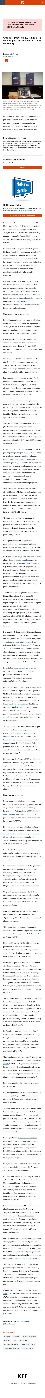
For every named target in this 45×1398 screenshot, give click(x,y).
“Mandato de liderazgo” (17, 229)
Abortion (7, 1340)
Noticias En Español (29, 1336)
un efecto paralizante (17, 703)
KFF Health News (14, 27)
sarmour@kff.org (23, 1321)
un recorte (22, 547)
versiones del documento (27, 1137)
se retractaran (15, 869)
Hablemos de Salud (12, 205)
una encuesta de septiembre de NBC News (20, 1258)
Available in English (6, 60)
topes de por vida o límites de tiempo (18, 459)
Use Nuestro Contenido (14, 159)
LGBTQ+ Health (24, 1340)
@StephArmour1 (9, 1324)
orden (9, 743)
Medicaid (7, 1336)
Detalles (22, 167)
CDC (15, 1340)
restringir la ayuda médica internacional (20, 641)
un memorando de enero (23, 667)
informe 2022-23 (17, 616)
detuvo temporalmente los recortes (26, 298)
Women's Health (27, 1348)
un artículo (34, 930)
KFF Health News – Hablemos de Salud (22, 215)
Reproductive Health (11, 1344)
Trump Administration (11, 1348)
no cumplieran (25, 560)
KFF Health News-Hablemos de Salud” (24, 210)
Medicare (16, 1336)
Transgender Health (28, 1344)
